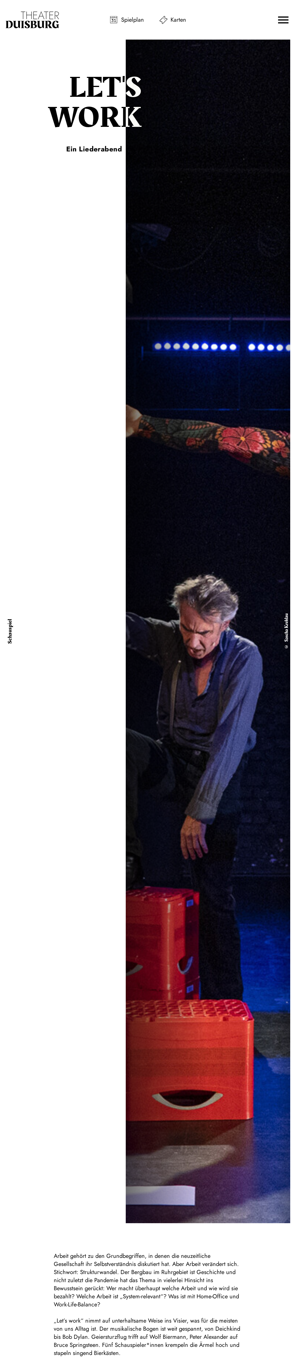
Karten (178, 20)
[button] (283, 20)
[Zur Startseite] (32, 20)
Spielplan (132, 20)
